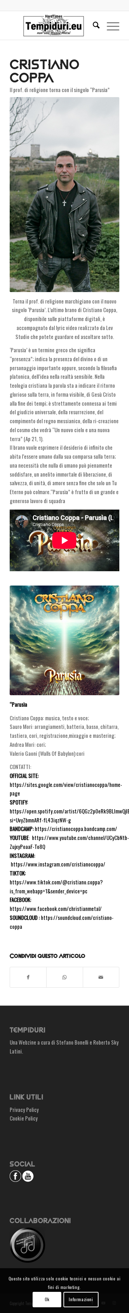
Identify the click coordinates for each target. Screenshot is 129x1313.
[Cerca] (93, 25)
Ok (47, 1299)
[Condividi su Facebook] (28, 977)
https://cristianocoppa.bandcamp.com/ (76, 828)
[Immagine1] (64, 640)
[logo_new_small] (53, 25)
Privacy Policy (24, 1109)
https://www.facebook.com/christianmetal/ (56, 908)
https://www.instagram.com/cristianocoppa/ (58, 864)
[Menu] (109, 25)
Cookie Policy (24, 1118)
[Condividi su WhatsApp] (64, 977)
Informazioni (81, 1299)
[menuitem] (93, 25)
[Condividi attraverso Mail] (101, 977)
